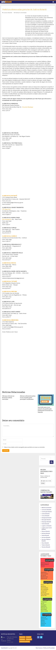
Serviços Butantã (46, 537)
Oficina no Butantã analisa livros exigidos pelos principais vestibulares (27, 397)
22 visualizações (47, 599)
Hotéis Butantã (45, 523)
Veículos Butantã (46, 547)
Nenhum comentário (20, 12)
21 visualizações (47, 614)
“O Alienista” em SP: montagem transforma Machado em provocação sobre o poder (44, 606)
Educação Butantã (46, 519)
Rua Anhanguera (6, 219)
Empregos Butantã (46, 521)
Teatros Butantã (46, 545)
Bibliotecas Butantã (46, 507)
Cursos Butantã (8, 12)
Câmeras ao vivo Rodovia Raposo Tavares (45, 564)
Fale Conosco (39, 648)
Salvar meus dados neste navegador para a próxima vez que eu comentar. (24, 447)
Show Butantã (45, 543)
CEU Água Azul (6, 209)
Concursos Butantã (46, 509)
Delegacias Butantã (46, 517)
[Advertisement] (13, 25)
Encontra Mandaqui (27, 107)
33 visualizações (50, 560)
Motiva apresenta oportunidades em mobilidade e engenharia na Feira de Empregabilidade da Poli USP (45, 590)
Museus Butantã (46, 531)
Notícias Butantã (46, 533)
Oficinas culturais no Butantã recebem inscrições (8, 397)
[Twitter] (41, 637)
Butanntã (22, 637)
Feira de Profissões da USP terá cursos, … (12, 638)
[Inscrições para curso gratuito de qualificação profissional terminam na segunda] (46, 400)
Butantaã (28, 639)
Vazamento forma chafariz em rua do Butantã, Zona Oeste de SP (44, 575)
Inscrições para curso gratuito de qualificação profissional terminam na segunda (45, 409)
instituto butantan (24, 641)
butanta (28, 637)
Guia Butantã (4, 648)
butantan (22, 639)
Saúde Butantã (45, 535)
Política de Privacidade (49, 648)
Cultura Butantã (45, 513)
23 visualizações (49, 569)
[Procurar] (51, 462)
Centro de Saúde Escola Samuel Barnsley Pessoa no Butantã (44, 621)
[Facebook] (38, 637)
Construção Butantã (47, 511)
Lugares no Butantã (46, 525)
